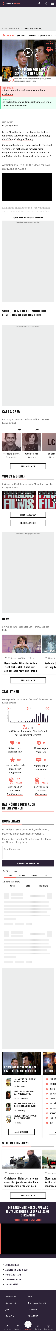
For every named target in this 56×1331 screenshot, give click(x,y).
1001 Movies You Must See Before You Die (25, 1080)
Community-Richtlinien (35, 829)
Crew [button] (37, 429)
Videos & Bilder (14, 476)
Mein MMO (33, 1316)
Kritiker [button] (34, 875)
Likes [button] (28, 886)
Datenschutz (11, 1303)
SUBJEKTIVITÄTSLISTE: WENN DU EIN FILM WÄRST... (25, 1117)
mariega (19, 1123)
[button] (7, 1327)
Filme (11, 28)
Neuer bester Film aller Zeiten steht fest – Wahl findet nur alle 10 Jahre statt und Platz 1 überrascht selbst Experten (20, 666)
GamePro (9, 1316)
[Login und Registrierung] (45, 3)
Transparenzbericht (37, 1303)
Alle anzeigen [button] (28, 466)
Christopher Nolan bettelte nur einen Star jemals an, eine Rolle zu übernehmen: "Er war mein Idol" (21, 1181)
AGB (30, 1296)
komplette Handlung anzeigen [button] (28, 217)
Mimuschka (20, 1086)
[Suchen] (39, 3)
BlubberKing (21, 1110)
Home (4, 28)
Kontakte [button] (22, 875)
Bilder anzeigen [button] (28, 522)
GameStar (32, 1309)
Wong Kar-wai (25, 135)
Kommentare (45, 35)
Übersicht (8, 35)
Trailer (31, 35)
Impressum (10, 1296)
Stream (21, 35)
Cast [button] (19, 429)
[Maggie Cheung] (31, 442)
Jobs (7, 1309)
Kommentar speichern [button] (28, 863)
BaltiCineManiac (22, 1098)
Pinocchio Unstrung (28, 1220)
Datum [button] (12, 886)
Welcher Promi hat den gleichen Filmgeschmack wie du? (25, 1106)
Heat (51, 1123)
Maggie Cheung (25, 139)
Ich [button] (46, 875)
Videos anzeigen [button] (28, 514)
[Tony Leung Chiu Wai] (11, 442)
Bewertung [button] (43, 886)
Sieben (52, 1098)
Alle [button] (10, 875)
